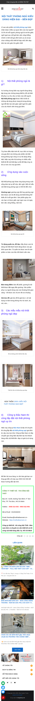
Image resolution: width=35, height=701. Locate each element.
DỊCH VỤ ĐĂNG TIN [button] (8, 670)
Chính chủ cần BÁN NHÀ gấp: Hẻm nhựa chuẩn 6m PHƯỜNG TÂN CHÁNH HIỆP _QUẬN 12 (15, 636)
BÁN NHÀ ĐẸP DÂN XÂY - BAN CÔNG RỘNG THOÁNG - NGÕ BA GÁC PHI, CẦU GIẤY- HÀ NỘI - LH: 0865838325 (17, 602)
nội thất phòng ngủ (21, 27)
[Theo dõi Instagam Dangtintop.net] (11, 682)
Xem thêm (17, 649)
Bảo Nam (16, 428)
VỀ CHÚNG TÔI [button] (7, 665)
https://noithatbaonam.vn (18, 520)
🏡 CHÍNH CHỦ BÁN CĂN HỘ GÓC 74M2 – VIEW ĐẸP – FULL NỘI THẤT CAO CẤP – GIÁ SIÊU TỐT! (17, 568)
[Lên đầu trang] (31, 697)
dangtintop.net (21, 697)
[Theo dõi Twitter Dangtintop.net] (7, 682)
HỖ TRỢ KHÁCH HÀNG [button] (10, 674)
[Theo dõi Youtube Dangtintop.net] (14, 682)
